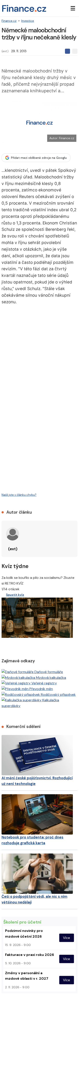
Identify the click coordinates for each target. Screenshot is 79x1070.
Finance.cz (9, 21)
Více (66, 937)
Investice (27, 21)
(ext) (5, 51)
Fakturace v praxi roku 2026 (29, 954)
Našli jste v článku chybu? (19, 495)
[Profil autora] (12, 534)
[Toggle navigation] (73, 8)
